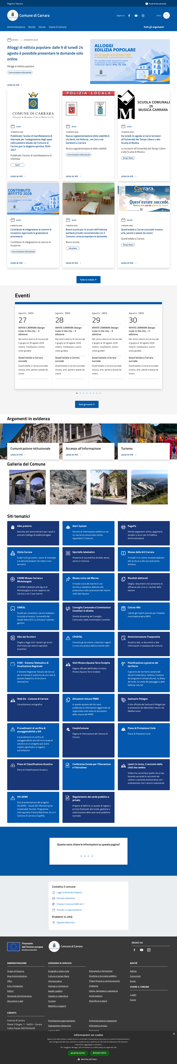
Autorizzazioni (95, 996)
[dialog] (88, 1047)
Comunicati (135, 976)
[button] (88, 1059)
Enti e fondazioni (15, 986)
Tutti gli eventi (85, 404)
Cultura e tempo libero (58, 976)
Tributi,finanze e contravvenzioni (104, 981)
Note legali (94, 1030)
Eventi (133, 999)
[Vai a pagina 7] (96, 393)
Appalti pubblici (55, 991)
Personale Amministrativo (19, 996)
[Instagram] (142, 15)
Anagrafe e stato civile (58, 971)
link (115, 1047)
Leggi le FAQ (54, 1030)
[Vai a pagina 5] (90, 393)
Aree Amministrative (17, 976)
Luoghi (133, 994)
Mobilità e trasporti (57, 1006)
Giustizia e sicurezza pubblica (102, 976)
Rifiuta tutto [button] (99, 1053)
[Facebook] (128, 15)
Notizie (130, 220)
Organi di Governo (15, 971)
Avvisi (15, 39)
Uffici (9, 981)
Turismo (52, 1001)
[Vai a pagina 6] (93, 393)
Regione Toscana (15, 3)
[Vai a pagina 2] (80, 393)
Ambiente (93, 986)
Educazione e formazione (100, 971)
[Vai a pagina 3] (83, 393)
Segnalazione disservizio (59, 1025)
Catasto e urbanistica (58, 996)
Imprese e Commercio (58, 986)
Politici (10, 991)
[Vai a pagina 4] (86, 393)
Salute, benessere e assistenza (103, 991)
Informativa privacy (98, 1025)
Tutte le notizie (87, 279)
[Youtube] (135, 15)
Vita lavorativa (55, 981)
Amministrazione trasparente (103, 1020)
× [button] (174, 1034)
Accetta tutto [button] (78, 1053)
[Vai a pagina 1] (76, 393)
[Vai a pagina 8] (100, 393)
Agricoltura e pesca (98, 1001)
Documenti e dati (15, 1001)
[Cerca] (166, 15)
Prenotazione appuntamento (61, 1020)
